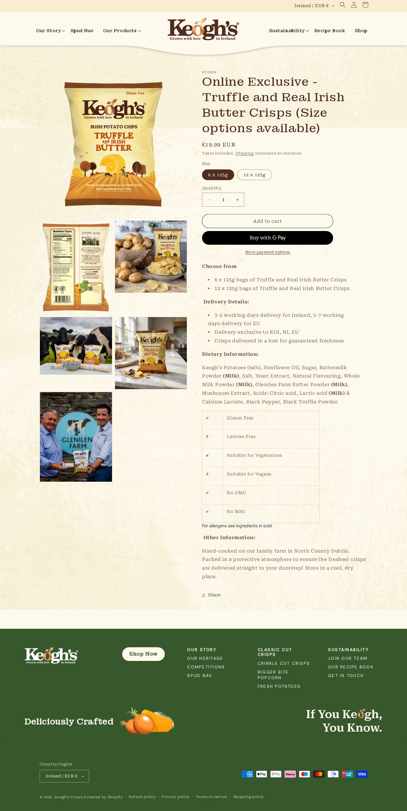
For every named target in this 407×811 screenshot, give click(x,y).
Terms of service (211, 797)
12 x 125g (254, 174)
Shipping (244, 153)
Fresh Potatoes (279, 686)
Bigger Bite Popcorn (273, 674)
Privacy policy (175, 797)
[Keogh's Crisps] (65, 655)
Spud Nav (199, 675)
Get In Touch (346, 675)
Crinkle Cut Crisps (284, 663)
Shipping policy (248, 797)
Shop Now (143, 654)
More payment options (267, 252)
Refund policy (142, 797)
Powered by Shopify (103, 797)
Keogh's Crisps (69, 797)
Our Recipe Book (351, 667)
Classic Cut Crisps (275, 652)
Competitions (206, 667)
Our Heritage (205, 658)
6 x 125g (218, 174)
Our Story (202, 649)
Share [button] (214, 594)
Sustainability (348, 649)
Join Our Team (347, 658)
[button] (342, 5)
